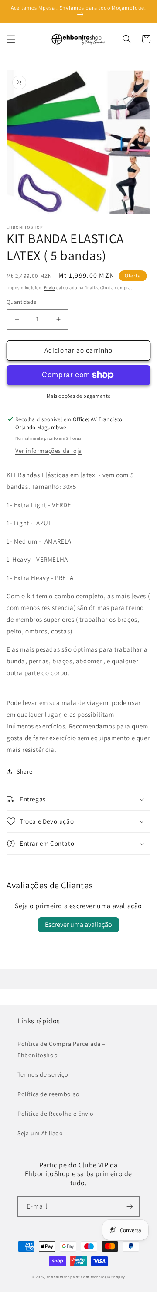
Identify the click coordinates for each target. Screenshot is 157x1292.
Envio (49, 287)
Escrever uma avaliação (78, 924)
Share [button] (25, 771)
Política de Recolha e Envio (55, 1113)
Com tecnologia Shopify (103, 1276)
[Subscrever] (129, 1206)
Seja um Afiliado (40, 1133)
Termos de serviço (42, 1074)
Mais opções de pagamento (79, 395)
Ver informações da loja (48, 451)
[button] (10, 39)
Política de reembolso (48, 1094)
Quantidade (21, 302)
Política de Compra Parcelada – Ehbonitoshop (61, 1049)
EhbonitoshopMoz (63, 1276)
